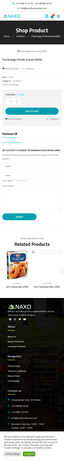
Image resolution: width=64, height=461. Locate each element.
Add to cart (32, 111)
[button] (46, 16)
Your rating (8, 180)
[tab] (9, 134)
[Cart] (52, 16)
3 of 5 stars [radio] (21, 180)
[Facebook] (10, 319)
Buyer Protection (16, 341)
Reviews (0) (9, 134)
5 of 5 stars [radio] (26, 180)
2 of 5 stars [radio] (19, 180)
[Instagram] (15, 319)
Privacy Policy (14, 366)
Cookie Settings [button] (12, 454)
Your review (8, 186)
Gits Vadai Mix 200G (17, 286)
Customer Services (17, 346)
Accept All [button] (29, 454)
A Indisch (20, 36)
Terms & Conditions (17, 371)
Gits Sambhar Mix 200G (47, 286)
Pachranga (14, 85)
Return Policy (14, 376)
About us (12, 336)
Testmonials (13, 381)
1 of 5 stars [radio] (16, 180)
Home (7, 36)
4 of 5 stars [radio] (24, 180)
